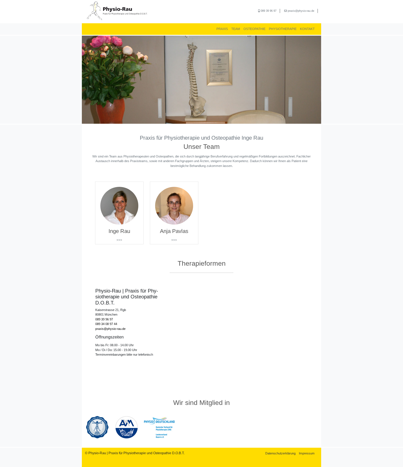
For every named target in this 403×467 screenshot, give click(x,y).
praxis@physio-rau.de (300, 10)
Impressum (307, 453)
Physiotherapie (283, 29)
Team (235, 29)
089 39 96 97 (268, 10)
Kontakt (307, 29)
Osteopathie (254, 29)
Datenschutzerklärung (280, 453)
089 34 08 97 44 (106, 324)
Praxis (222, 29)
